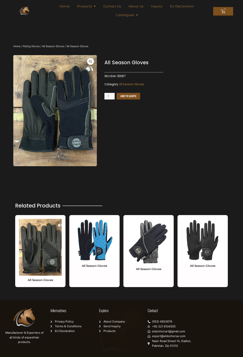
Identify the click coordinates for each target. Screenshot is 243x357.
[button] (90, 61)
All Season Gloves (53, 46)
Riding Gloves (31, 46)
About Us (136, 6)
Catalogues (125, 15)
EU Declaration (182, 6)
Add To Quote (128, 96)
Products (84, 6)
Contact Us (112, 6)
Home (64, 6)
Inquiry (156, 6)
